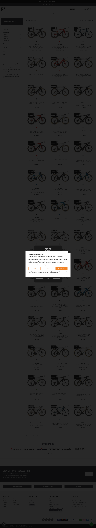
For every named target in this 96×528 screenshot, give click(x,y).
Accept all (61, 268)
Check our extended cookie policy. (37, 264)
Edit (48, 268)
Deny (34, 268)
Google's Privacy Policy (58, 262)
